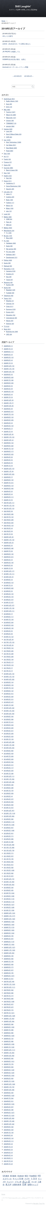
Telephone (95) (8, 296)
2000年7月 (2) (8, 1164)
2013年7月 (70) (9, 791)
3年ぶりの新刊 (7, 36)
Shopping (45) (8, 282)
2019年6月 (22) (9, 588)
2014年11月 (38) (9, 745)
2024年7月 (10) (9, 414)
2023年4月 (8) (8, 457)
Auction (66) (10, 285)
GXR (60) (9, 137)
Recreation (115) (9, 269)
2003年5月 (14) (9, 1138)
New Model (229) (11, 148)
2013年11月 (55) (9, 779)
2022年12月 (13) (9, 469)
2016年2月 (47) (9, 702)
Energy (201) (10, 312)
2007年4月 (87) (9, 1004)
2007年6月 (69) (9, 999)
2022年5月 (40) (9, 488)
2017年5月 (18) (9, 659)
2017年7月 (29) (9, 654)
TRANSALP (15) (11, 123)
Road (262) (9, 151)
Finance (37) (8, 162)
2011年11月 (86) (9, 847)
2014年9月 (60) (9, 751)
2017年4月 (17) (9, 662)
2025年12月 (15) (9, 366)
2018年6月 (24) (9, 622)
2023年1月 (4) (8, 466)
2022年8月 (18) (9, 480)
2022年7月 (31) (9, 483)
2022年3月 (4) (8, 494)
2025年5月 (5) (8, 386)
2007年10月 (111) (9, 987)
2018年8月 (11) (9, 617)
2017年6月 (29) (9, 657)
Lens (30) (9, 131)
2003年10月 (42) (9, 1124)
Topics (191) (8, 298)
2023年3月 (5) (8, 460)
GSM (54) (9, 219)
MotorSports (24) (9, 231)
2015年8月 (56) (9, 719)
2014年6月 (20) (9, 759)
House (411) (8, 181)
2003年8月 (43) (9, 1130)
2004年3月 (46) (9, 1110)
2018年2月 (18, 76)
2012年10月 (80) (9, 816)
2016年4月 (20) (9, 697)
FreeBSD (33, 1175)
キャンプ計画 (18, 1178)
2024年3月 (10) (9, 426)
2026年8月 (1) (8, 346)
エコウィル (7, 1178)
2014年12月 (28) (9, 742)
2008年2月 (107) (9, 976)
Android (20, 1175)
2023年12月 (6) (9, 434)
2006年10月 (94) (9, 1021)
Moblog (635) (8, 228)
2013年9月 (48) (9, 785)
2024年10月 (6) (9, 406)
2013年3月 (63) (9, 802)
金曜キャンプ (32, 1184)
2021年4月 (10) (9, 525)
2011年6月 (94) (9, 862)
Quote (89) (7, 263)
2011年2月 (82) (9, 873)
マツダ (34, 1181)
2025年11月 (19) (9, 369)
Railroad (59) (8, 266)
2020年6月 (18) (9, 554)
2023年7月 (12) (9, 449)
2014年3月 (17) (9, 768)
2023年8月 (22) (9, 446)
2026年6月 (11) (9, 352)
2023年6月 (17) (9, 451)
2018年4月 (28, 76)
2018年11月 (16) (9, 608)
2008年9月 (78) (9, 956)
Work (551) (7, 329)
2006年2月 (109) (9, 1044)
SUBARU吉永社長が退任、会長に (14, 59)
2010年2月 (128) (9, 907)
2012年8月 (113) (9, 822)
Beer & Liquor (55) (12, 170)
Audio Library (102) (12, 101)
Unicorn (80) (10, 120)
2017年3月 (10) (9, 665)
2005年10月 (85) (9, 1056)
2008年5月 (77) (9, 967)
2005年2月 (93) (9, 1078)
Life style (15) (8, 192)
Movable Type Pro (39, 1204)
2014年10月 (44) (9, 748)
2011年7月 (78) (9, 859)
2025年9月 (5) (8, 374)
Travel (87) (9, 280)
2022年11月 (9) (9, 471)
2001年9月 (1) (8, 1158)
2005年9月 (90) (9, 1058)
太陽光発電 (16, 1184)
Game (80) (7, 165)
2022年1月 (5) (8, 500)
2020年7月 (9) (8, 551)
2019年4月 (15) (9, 594)
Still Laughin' (23, 6)
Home (3, 21)
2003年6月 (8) (8, 1135)
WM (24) (9, 225)
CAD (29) (9, 334)
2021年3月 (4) (8, 528)
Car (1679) (7, 140)
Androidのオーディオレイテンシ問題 (15, 67)
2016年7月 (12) (9, 688)
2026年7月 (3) (8, 349)
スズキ (27, 1178)
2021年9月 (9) (8, 511)
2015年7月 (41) (9, 722)
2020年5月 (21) (9, 557)
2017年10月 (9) (9, 645)
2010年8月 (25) (9, 890)
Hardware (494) (11, 243)
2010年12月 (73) (9, 879)
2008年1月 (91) (9, 979)
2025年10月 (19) (9, 372)
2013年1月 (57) (9, 808)
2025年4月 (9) (8, 389)
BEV (26, 1175)
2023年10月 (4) (9, 440)
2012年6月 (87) (9, 828)
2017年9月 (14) (9, 648)
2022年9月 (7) (8, 477)
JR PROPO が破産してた (11, 51)
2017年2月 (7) (8, 668)
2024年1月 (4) (8, 431)
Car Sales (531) (11, 145)
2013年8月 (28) (9, 788)
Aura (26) (9, 104)
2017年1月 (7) (8, 671)
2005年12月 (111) (9, 1050)
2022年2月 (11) (9, 497)
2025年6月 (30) (9, 383)
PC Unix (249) (10, 252)
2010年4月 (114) (9, 902)
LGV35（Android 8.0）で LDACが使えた (16, 44)
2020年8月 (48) (9, 548)
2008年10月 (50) (9, 953)
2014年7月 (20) (9, 756)
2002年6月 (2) (8, 1150)
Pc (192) (6, 241)
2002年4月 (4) (8, 1155)
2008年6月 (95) (9, 964)
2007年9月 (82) (9, 990)
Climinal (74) (10, 304)
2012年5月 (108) (9, 830)
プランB (18, 1181)
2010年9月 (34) (9, 887)
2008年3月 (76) (9, 973)
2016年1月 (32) (9, 705)
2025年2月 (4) (8, 394)
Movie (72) (9, 206)
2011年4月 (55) (9, 867)
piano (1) (9, 194)
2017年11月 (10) (9, 642)
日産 (24, 1184)
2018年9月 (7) (8, 614)
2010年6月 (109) (9, 896)
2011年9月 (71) (9, 853)
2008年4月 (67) (9, 970)
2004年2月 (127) (9, 1113)
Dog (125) (7, 154)
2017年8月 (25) (9, 651)
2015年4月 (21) (9, 731)
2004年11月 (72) (9, 1087)
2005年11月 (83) (9, 1053)
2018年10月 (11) (9, 611)
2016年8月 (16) (9, 685)
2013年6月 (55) (9, 793)
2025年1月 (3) (8, 397)
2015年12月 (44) (9, 708)
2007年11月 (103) (9, 984)
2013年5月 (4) (8, 796)
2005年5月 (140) (9, 1070)
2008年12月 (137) (9, 947)
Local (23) (7, 214)
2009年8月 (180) (9, 925)
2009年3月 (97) (9, 939)
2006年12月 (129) (9, 1016)
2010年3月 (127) (9, 905)
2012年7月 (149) (9, 825)
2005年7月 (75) (9, 1064)
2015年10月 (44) (9, 714)
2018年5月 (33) (9, 625)
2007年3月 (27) (9, 1007)
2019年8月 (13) (9, 583)
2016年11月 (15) (9, 677)
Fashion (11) (10, 203)
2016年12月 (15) (9, 674)
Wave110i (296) (11, 115)
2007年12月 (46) (9, 981)
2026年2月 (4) (8, 360)
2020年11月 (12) (9, 540)
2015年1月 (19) (9, 739)
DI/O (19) (9, 107)
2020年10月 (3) (9, 543)
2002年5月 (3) (8, 1153)
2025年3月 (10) (9, 392)
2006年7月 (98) (9, 1030)
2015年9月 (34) (9, 716)
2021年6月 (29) (9, 520)
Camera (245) (8, 129)
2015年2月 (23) (9, 736)
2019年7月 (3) (8, 585)
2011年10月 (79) (9, 850)
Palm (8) (8, 222)
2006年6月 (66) (9, 1033)
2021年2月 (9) (8, 531)
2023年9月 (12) (9, 443)
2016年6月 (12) (9, 691)
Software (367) (10, 254)
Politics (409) (8, 260)
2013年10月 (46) (9, 782)
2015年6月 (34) (9, 725)
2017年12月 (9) (9, 639)
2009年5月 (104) (9, 933)
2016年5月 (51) (9, 694)
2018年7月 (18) (9, 619)
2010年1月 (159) (9, 910)
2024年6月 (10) (9, 417)
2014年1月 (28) (9, 773)
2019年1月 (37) (9, 602)
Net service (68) (11, 249)
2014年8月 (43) (9, 753)
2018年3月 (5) (8, 631)
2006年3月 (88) (9, 1041)
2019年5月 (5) (8, 591)
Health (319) (8, 176)
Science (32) (10, 324)
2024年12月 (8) (9, 400)
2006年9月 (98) (9, 1024)
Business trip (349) (12, 332)
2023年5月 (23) (9, 454)
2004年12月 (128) (9, 1084)
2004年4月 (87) (9, 1107)
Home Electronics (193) (13, 186)
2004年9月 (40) (9, 1093)
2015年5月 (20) (9, 728)
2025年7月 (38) (9, 380)
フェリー (10, 1181)
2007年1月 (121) (9, 1013)
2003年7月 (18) (9, 1133)
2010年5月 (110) (9, 899)
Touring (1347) (10, 112)
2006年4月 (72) (9, 1039)
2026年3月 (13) (9, 357)
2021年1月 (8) (8, 534)
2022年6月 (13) (9, 486)
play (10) (9, 211)
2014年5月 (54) (9, 762)
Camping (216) (10, 271)
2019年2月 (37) (9, 600)
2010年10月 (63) (9, 885)
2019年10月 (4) (9, 577)
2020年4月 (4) (8, 560)
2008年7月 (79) (9, 961)
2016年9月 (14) (9, 682)
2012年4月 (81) (9, 833)
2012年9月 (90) (9, 819)
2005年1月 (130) (9, 1081)
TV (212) (6, 326)
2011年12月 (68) (9, 845)
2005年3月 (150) (9, 1075)
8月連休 (13, 1175)
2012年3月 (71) (9, 836)
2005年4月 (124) (9, 1073)
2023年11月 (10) (9, 437)
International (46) (11, 318)
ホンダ (26, 1181)
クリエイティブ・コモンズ (19, 1198)
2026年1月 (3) (8, 363)
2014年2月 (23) (9, 771)
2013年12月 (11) (9, 776)
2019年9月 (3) (8, 580)
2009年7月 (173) (9, 927)
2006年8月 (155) (9, 1027)
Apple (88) (9, 246)
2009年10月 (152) (9, 919)
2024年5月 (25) (9, 420)
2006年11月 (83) (9, 1019)
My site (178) (8, 236)
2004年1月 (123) (9, 1115)
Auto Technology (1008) (13, 142)
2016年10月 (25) (9, 679)
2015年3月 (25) (9, 733)
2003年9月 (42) (9, 1127)
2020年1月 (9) (8, 568)
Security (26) (10, 189)
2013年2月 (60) (9, 805)
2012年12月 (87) (9, 811)
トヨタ (34, 1178)
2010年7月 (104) (9, 893)
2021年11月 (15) (9, 505)
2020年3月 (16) (9, 563)
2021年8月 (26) (9, 514)
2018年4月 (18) (9, 628)
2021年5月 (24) (9, 523)
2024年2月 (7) (8, 429)
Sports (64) (7, 288)
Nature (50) (9, 321)
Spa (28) (9, 277)
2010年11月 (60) (9, 882)
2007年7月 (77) (9, 996)
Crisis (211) (9, 306)
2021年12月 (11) (9, 503)
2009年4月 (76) (9, 936)
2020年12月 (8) (9, 537)
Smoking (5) (10, 274)
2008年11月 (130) (9, 950)
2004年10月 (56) (9, 1090)
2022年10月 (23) (9, 474)
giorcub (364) (10, 126)
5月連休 (6, 1175)
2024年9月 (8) (8, 409)
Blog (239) (9, 238)
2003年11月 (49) (9, 1121)
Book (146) (9, 200)
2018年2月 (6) (8, 634)
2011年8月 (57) (9, 856)
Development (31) (11, 257)
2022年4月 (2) (8, 491)
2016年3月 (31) (9, 699)
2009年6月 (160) (9, 930)
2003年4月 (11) (9, 1141)
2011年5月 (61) (9, 865)
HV (39, 1175)
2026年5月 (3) (8, 355)
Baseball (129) (10, 290)
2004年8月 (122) (9, 1095)
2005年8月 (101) (9, 1061)
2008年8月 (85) (9, 959)
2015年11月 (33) (9, 711)
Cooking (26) (10, 197)
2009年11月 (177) (9, 916)
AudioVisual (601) (9, 99)
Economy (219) (11, 309)
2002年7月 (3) (8, 1147)
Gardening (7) (10, 183)
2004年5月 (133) (9, 1104)
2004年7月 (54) (9, 1098)
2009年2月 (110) (9, 942)
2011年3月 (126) (9, 870)
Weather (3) (10, 301)
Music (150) (9, 208)
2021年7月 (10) (9, 517)
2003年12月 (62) (9, 1118)
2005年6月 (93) (9, 1067)
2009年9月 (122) (9, 922)
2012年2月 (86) (9, 839)
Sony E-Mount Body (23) (13, 134)
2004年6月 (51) (9, 1101)
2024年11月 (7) (9, 403)
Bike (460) (7, 110)
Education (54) (10, 315)
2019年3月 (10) (9, 597)
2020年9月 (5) (8, 545)
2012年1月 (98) (9, 842)
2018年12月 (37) (9, 605)
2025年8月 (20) (9, 377)
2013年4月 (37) (9, 799)
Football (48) (10, 293)
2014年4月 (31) (9, 765)
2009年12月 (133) (9, 913)
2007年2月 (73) (9, 1010)
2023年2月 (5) (8, 463)
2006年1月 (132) (9, 1047)
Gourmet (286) (8, 168)
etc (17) (6, 156)
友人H (8, 1184)
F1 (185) (9, 233)
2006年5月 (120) (9, 1036)
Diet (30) (9, 178)
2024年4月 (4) (8, 423)
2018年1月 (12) (9, 637)
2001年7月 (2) (8, 1161)
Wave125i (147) (11, 118)
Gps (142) (7, 173)
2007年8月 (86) (9, 993)
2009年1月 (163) (9, 944)
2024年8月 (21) (9, 411)
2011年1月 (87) (9, 876)
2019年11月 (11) (9, 574)
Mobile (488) (8, 217)
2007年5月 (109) (9, 1001)
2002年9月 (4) (8, 1144)
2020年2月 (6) (8, 565)
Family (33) (7, 159)
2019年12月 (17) (9, 571)
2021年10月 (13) (9, 508)
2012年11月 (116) (9, 813)
